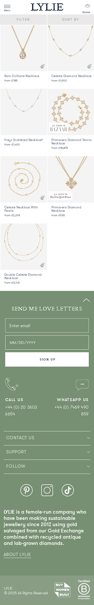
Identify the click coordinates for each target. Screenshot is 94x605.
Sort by (70, 19)
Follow (15, 466)
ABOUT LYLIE (17, 554)
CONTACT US (20, 438)
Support (16, 452)
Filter (23, 19)
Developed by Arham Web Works (20, 598)
